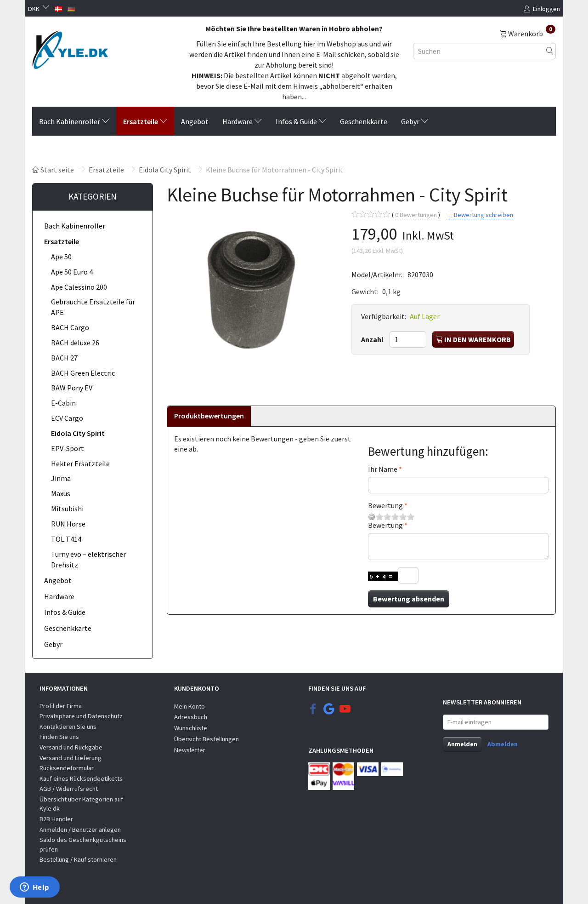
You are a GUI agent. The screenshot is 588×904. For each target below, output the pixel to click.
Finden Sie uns (59, 736)
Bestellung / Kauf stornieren (78, 859)
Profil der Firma (61, 706)
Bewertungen (416, 215)
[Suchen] (550, 51)
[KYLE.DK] (70, 47)
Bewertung (385, 505)
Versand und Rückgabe (71, 747)
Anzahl (373, 339)
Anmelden (462, 744)
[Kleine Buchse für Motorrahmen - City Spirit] (252, 292)
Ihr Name (382, 469)
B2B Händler (56, 819)
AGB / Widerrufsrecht (69, 788)
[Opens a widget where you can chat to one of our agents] (34, 887)
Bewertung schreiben (482, 215)
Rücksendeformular (67, 768)
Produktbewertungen (209, 415)
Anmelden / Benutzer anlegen (80, 829)
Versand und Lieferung (71, 758)
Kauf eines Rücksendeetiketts (81, 778)
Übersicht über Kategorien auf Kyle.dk (81, 804)
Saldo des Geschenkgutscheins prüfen (83, 844)
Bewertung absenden (408, 598)
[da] (58, 8)
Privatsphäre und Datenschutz (81, 716)
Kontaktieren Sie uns (68, 726)
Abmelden (502, 744)
